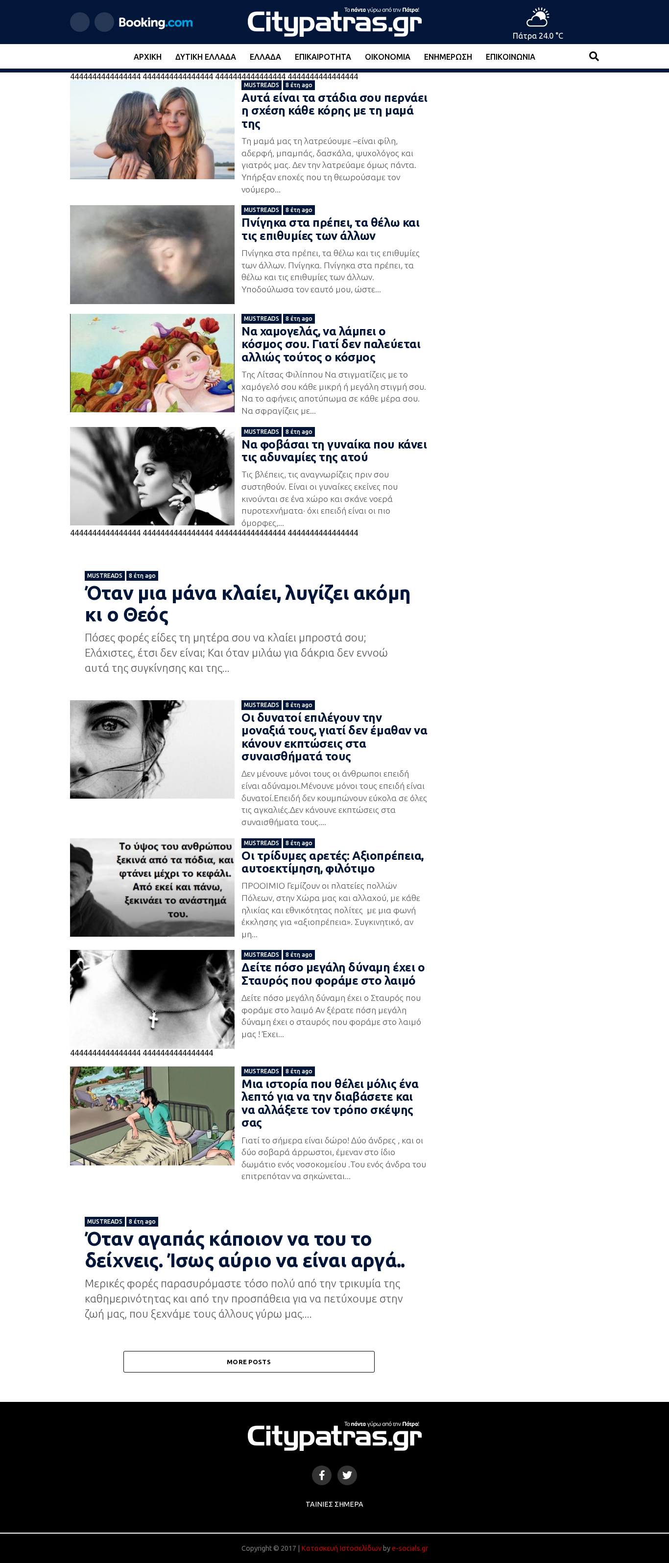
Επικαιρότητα (323, 56)
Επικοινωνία (510, 56)
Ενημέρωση (448, 56)
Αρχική (148, 56)
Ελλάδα (265, 56)
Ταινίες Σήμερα (334, 1504)
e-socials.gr (410, 1548)
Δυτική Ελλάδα (205, 56)
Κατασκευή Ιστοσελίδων (341, 1548)
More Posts (249, 1361)
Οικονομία (387, 56)
